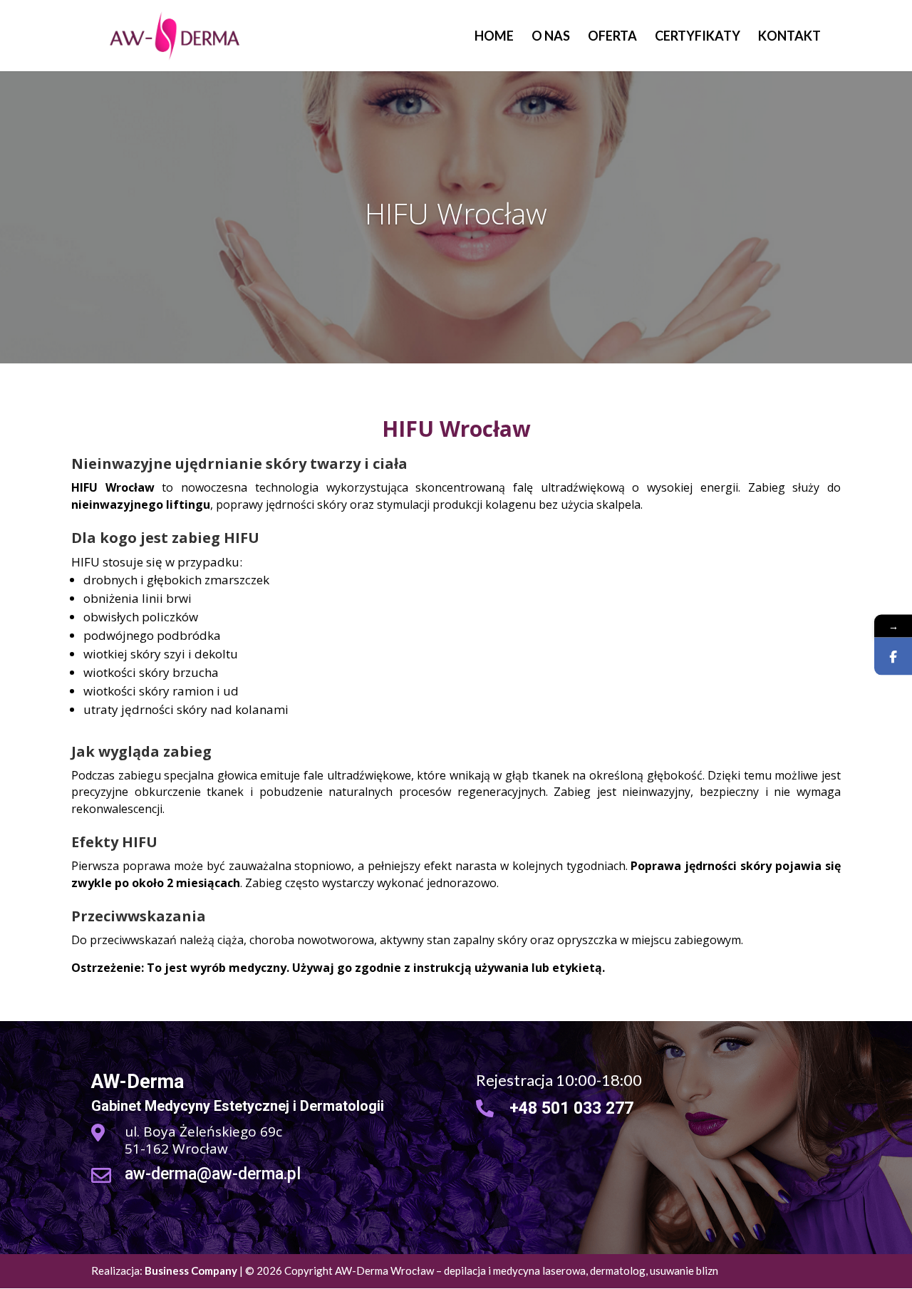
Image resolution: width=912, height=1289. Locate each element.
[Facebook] (893, 656)
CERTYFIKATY (697, 37)
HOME (494, 37)
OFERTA (612, 37)
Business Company (191, 1270)
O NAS (551, 37)
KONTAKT (789, 37)
